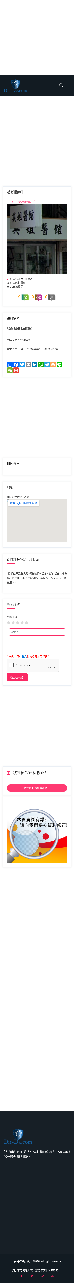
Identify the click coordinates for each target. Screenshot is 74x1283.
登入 (24, 656)
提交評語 (17, 677)
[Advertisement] (37, 37)
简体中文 (53, 1270)
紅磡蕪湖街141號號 (20, 278)
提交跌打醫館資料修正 (37, 787)
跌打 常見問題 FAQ (22, 1270)
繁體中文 (40, 1270)
